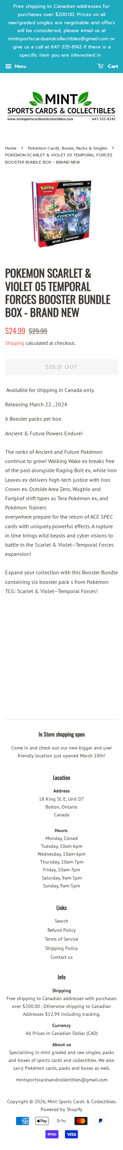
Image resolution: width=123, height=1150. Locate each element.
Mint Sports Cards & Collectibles (81, 1101)
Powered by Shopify (61, 1109)
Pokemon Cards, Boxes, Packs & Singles (67, 148)
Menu (19, 66)
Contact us (62, 957)
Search (61, 921)
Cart (112, 66)
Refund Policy (61, 930)
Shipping (14, 343)
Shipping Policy (61, 948)
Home (10, 148)
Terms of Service (61, 939)
